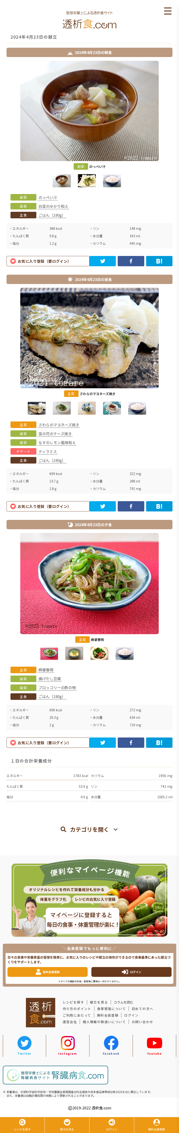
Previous (3, 125)
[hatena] (159, 261)
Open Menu (168, 11)
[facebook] (131, 261)
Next (176, 125)
